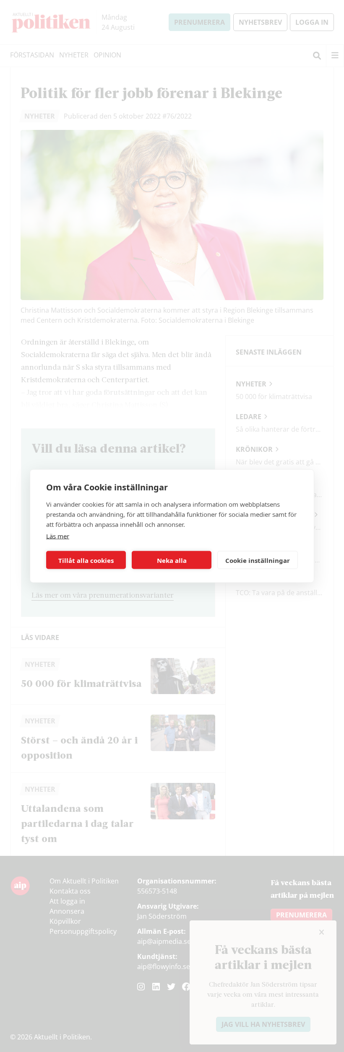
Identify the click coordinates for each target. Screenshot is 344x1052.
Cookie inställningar (257, 560)
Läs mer (57, 536)
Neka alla (172, 560)
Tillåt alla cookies (86, 560)
